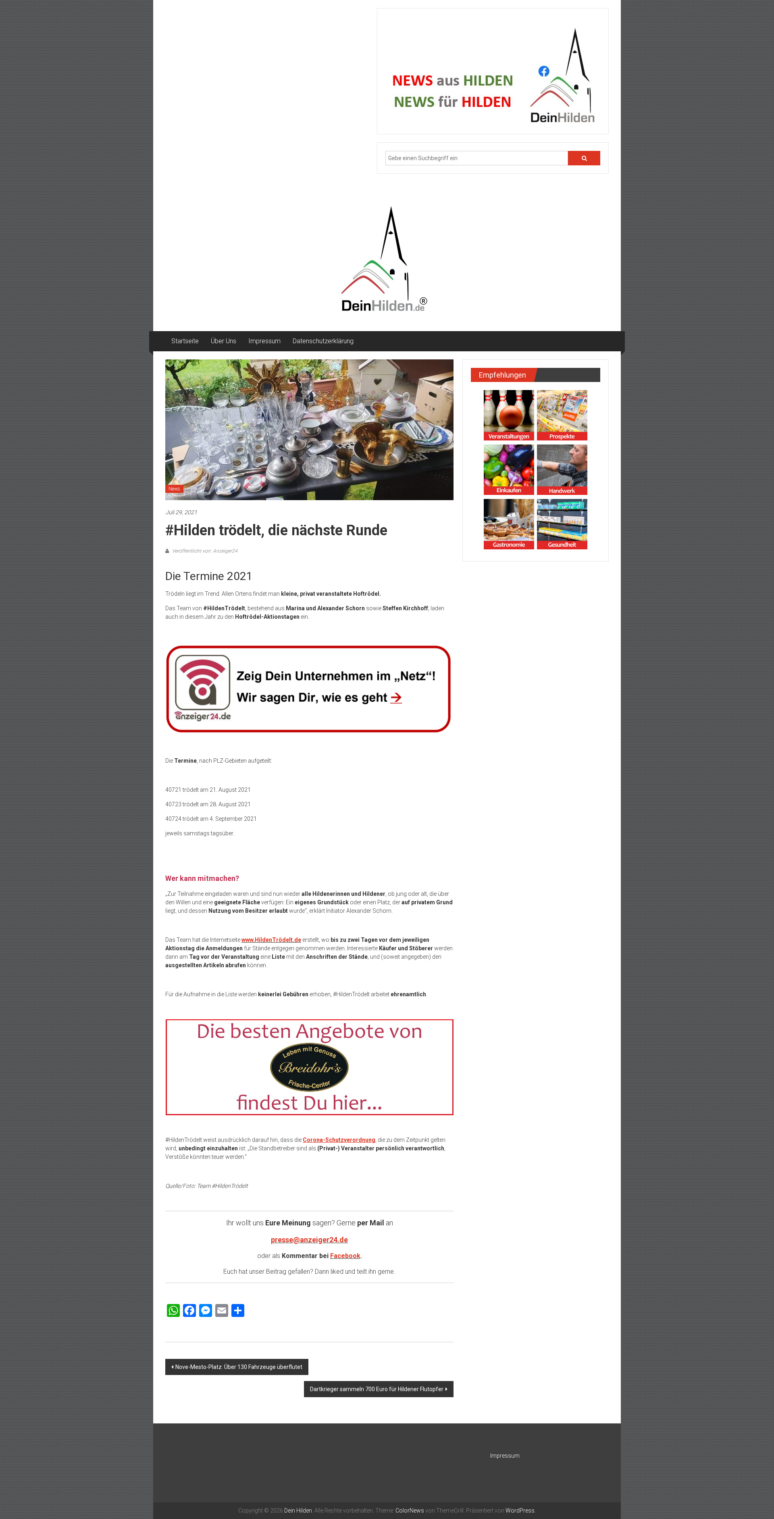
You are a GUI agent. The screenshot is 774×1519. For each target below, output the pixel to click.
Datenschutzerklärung (323, 341)
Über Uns (223, 341)
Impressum (264, 341)
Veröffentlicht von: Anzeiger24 (204, 551)
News (174, 489)
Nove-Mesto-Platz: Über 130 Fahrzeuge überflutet (238, 1367)
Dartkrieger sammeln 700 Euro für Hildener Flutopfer (376, 1389)
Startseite (185, 341)
